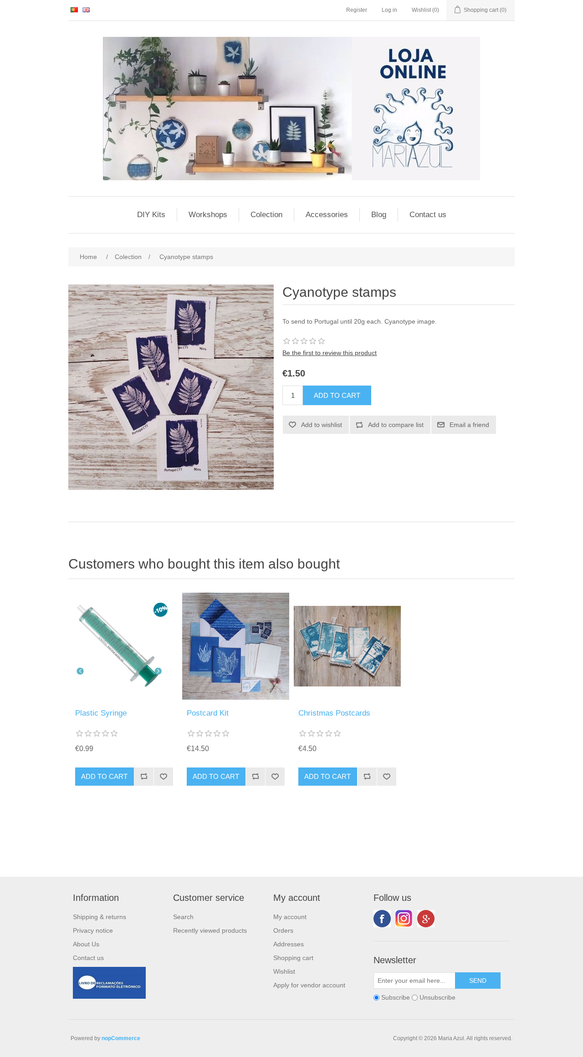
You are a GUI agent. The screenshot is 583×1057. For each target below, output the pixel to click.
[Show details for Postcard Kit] (235, 646)
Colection (266, 214)
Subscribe (395, 997)
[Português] (74, 9)
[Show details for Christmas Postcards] (347, 646)
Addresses (288, 944)
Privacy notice (93, 930)
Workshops (208, 214)
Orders (283, 930)
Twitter (404, 918)
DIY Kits (151, 214)
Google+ (426, 918)
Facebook (382, 918)
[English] (86, 9)
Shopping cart (293, 957)
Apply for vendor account (309, 985)
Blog (378, 214)
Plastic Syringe (101, 713)
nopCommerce (121, 1038)
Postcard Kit (208, 713)
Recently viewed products (210, 930)
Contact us (427, 214)
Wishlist (284, 971)
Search (183, 916)
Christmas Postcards (334, 713)
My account (290, 916)
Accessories (327, 214)
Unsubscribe (437, 997)
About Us (86, 944)
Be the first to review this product (329, 352)
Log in (389, 10)
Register (356, 10)
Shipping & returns (99, 916)
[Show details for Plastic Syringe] (124, 646)
